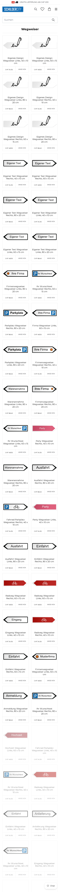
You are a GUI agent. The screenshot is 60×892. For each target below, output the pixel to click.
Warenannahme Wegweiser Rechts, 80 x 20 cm (15, 483)
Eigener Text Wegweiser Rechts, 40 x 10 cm (15, 177)
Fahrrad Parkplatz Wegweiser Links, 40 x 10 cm (44, 750)
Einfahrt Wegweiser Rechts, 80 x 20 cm (44, 560)
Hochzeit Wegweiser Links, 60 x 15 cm (15, 749)
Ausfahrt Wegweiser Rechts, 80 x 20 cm (44, 481)
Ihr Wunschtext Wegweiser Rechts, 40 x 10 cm (15, 790)
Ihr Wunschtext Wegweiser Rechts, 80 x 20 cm (44, 711)
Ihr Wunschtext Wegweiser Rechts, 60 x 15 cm (44, 289)
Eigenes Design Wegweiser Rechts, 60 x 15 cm (15, 139)
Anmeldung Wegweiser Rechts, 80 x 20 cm (16, 710)
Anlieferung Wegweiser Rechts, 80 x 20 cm (44, 827)
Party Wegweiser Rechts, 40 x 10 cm (44, 442)
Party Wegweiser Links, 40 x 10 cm (44, 521)
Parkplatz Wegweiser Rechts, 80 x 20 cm (15, 327)
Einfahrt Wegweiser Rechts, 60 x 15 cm (16, 670)
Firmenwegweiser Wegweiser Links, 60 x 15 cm (44, 672)
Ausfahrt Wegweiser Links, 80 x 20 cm (15, 560)
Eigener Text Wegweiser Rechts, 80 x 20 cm (15, 214)
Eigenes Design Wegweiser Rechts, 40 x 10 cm (44, 100)
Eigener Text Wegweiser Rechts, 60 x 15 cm (44, 177)
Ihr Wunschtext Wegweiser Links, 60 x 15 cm (15, 443)
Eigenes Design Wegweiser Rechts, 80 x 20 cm (44, 139)
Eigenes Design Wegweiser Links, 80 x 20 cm (15, 100)
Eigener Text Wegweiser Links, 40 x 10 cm (44, 214)
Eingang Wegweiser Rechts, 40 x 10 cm (44, 864)
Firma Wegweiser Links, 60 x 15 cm (44, 327)
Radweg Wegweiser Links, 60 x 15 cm (44, 597)
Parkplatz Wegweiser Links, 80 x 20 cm (15, 363)
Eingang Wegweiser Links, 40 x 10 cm (15, 634)
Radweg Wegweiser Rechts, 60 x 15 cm (16, 597)
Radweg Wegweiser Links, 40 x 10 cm (44, 788)
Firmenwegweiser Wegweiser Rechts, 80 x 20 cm (44, 404)
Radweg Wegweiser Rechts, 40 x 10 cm (44, 634)
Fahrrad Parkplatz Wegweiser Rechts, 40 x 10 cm (15, 522)
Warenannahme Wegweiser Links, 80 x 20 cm (15, 404)
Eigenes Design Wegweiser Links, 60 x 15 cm (44, 60)
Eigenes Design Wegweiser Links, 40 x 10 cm (15, 60)
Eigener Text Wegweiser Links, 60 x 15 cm (15, 250)
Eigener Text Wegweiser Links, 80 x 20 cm (44, 250)
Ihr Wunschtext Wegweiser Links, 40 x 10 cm (15, 866)
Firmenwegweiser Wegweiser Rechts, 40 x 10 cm (44, 365)
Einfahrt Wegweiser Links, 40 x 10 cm (16, 827)
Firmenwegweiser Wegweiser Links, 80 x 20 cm (15, 289)
